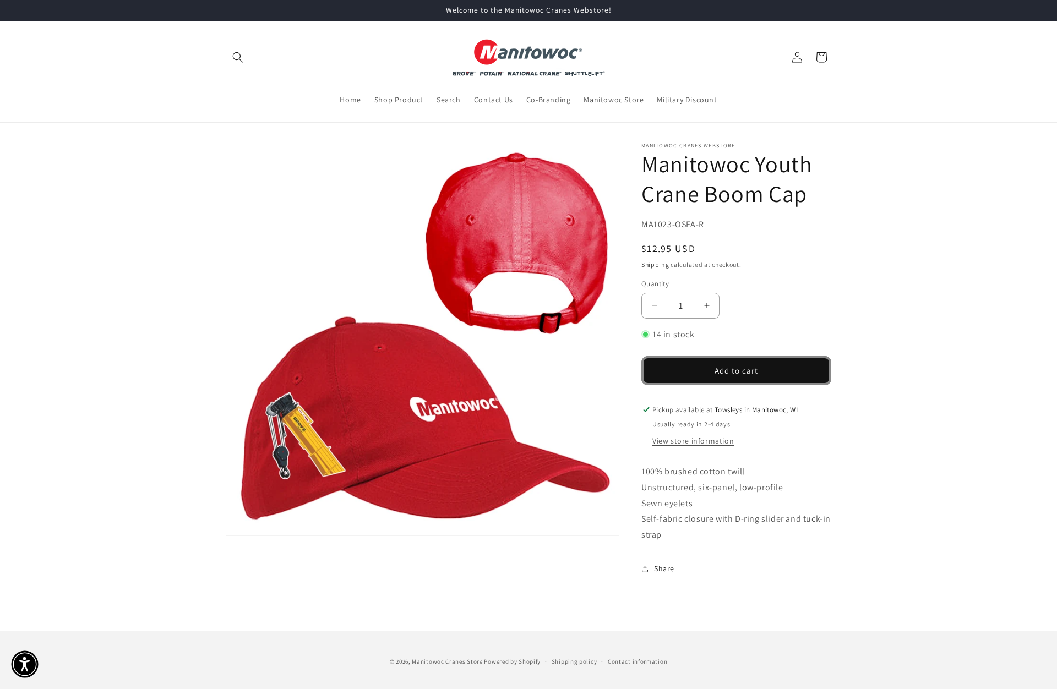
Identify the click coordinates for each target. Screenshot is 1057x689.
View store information (693, 441)
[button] (238, 57)
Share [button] (664, 568)
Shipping (655, 264)
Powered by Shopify (512, 661)
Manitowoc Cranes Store (447, 661)
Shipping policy (574, 661)
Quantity (655, 283)
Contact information (637, 661)
